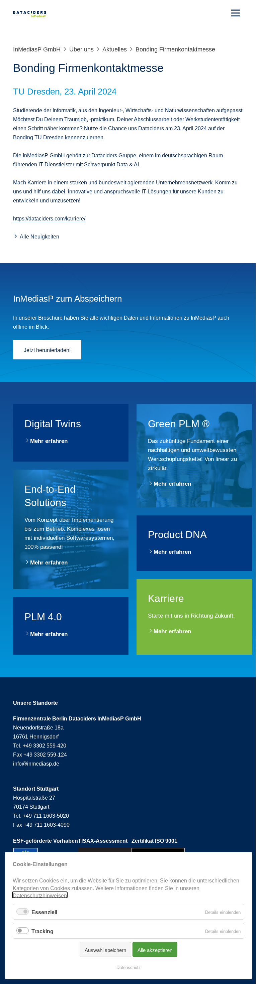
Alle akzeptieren (155, 949)
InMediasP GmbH (37, 48)
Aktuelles (114, 48)
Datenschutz (128, 967)
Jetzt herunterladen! (47, 349)
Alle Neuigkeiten (39, 235)
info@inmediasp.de (36, 763)
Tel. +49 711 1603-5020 (41, 815)
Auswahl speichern (105, 949)
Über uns (81, 48)
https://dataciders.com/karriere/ (49, 217)
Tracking (42, 930)
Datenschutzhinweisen (40, 894)
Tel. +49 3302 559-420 (39, 745)
